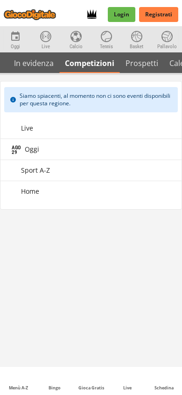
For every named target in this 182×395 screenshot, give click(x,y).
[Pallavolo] (167, 36)
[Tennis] (106, 36)
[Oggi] (15, 36)
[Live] (45, 36)
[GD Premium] (94, 14)
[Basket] (136, 36)
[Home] (32, 14)
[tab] (33, 62)
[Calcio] (76, 36)
